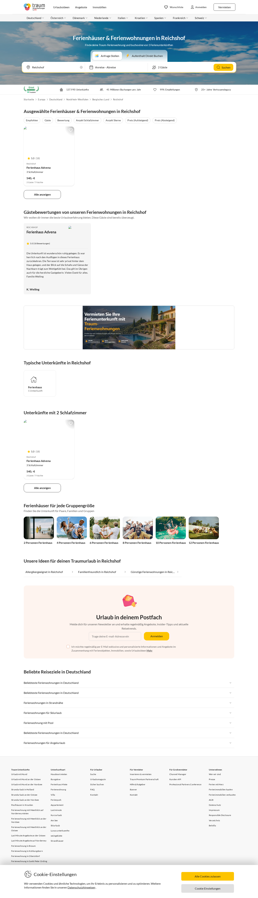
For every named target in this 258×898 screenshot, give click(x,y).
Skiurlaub (55, 825)
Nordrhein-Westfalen (77, 99)
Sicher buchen (97, 784)
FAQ (92, 789)
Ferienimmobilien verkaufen (222, 794)
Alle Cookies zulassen (208, 876)
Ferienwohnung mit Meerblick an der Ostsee (28, 829)
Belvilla (212, 825)
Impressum (214, 810)
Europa (41, 99)
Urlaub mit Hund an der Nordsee (26, 784)
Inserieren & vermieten (140, 774)
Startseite (29, 99)
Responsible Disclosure (220, 815)
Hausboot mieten (59, 774)
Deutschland (55, 99)
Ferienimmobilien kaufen (221, 789)
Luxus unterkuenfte (60, 830)
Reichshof (118, 99)
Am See (54, 820)
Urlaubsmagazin (98, 779)
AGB (211, 800)
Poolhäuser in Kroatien (22, 805)
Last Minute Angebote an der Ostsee (28, 835)
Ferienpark (56, 800)
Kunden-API (175, 779)
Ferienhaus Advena (39, 167)
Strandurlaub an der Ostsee (24, 794)
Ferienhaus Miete (59, 784)
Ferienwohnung (58, 789)
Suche (93, 774)
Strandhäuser (57, 840)
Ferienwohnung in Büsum (23, 846)
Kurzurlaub (56, 815)
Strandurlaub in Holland (22, 789)
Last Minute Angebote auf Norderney (28, 840)
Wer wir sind (215, 774)
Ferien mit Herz (216, 784)
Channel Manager (177, 774)
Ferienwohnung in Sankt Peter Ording (29, 861)
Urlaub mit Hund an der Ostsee (26, 779)
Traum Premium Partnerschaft (144, 779)
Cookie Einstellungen (207, 888)
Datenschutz (215, 805)
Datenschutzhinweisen (81, 887)
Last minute (56, 810)
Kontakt (94, 794)
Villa (53, 794)
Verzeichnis (214, 820)
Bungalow (55, 779)
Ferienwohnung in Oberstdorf (25, 856)
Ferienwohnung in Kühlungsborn (27, 851)
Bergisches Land (100, 99)
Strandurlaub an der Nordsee (25, 800)
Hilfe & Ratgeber (137, 784)
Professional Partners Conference (185, 784)
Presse (212, 779)
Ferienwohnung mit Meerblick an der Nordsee (28, 820)
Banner (133, 789)
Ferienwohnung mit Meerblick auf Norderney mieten (27, 812)
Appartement (57, 805)
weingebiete (56, 835)
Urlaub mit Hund (19, 774)
